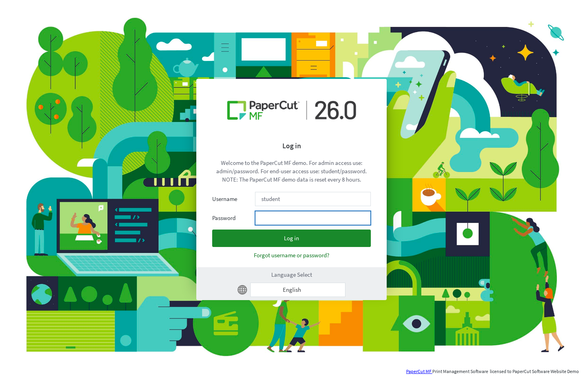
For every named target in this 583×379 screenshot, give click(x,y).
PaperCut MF (419, 371)
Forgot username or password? (291, 255)
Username (224, 199)
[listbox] (297, 290)
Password (224, 218)
